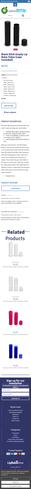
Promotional (15, 433)
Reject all (15, 482)
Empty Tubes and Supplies (15, 439)
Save (16, 49)
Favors (15, 435)
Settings (15, 479)
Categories (15, 430)
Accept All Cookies (15, 486)
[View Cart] (28, 1)
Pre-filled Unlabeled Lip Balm (15, 441)
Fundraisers (15, 437)
